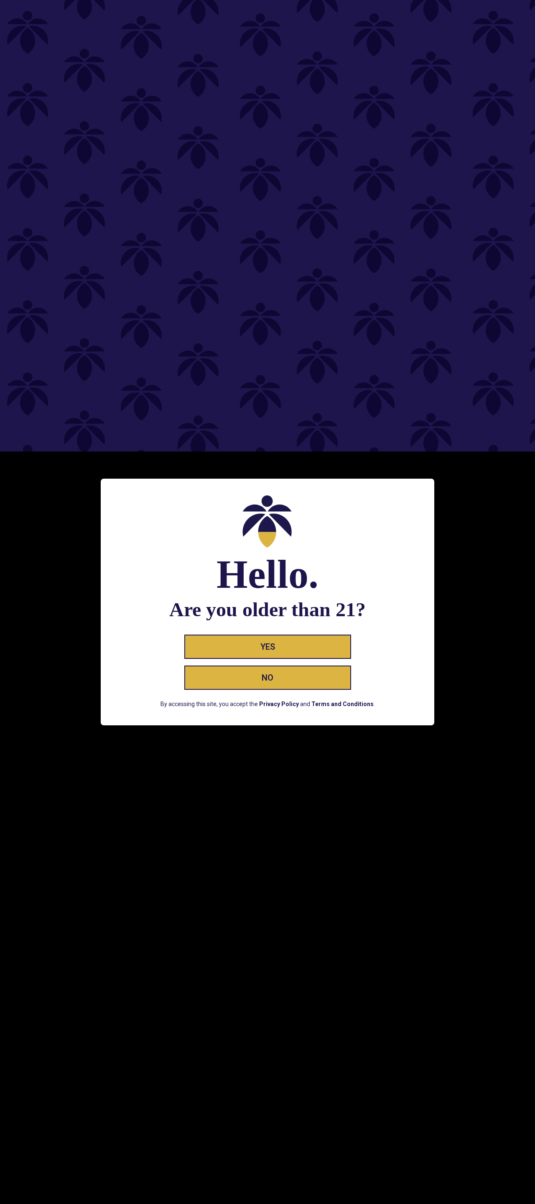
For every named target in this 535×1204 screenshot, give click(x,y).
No (267, 678)
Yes (267, 647)
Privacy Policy (279, 704)
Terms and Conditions (342, 704)
